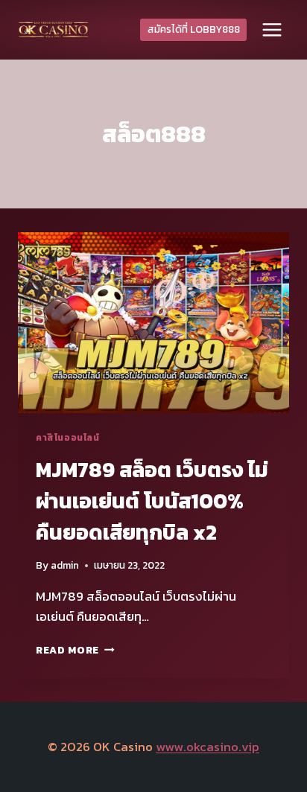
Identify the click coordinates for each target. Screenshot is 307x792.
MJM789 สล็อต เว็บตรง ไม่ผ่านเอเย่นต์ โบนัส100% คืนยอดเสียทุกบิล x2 (152, 501)
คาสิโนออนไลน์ (68, 437)
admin (65, 565)
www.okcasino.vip (207, 746)
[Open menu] (271, 29)
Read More (75, 649)
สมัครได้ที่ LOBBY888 (194, 29)
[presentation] (153, 322)
